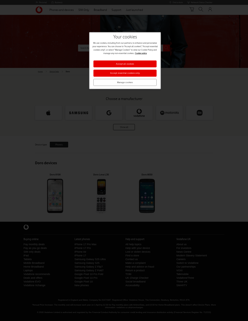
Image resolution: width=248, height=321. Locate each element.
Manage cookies (125, 82)
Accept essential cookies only (125, 73)
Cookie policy (141, 53)
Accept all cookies (125, 64)
